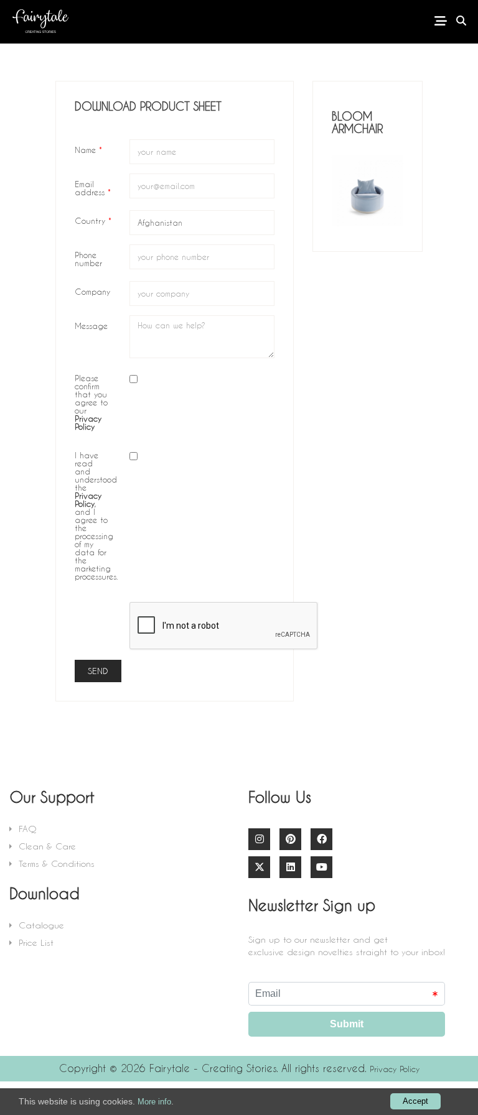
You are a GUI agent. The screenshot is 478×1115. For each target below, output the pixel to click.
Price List (36, 942)
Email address (93, 187)
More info (154, 1101)
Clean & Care (47, 846)
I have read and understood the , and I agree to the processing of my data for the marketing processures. (96, 515)
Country (93, 220)
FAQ (28, 828)
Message (91, 325)
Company (92, 291)
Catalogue (41, 925)
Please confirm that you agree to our (91, 401)
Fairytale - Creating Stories (212, 1068)
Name (88, 149)
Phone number (88, 258)
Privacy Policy (394, 1068)
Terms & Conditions (57, 863)
